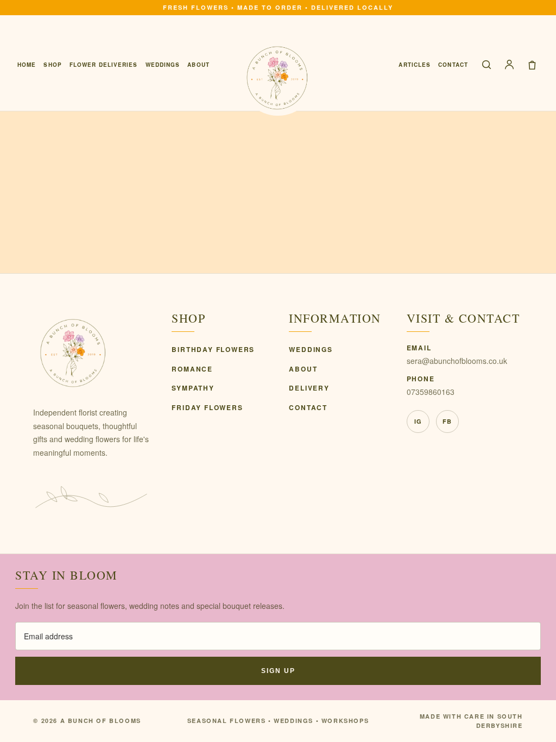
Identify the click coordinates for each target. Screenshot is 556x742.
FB (447, 421)
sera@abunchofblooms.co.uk (457, 360)
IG (418, 421)
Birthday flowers (213, 349)
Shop (52, 64)
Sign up (278, 671)
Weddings (163, 64)
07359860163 (430, 391)
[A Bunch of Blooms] (278, 78)
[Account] (509, 64)
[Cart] (532, 64)
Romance (192, 369)
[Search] (486, 64)
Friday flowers (207, 407)
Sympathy (193, 388)
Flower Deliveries (104, 64)
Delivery (309, 388)
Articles (415, 64)
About (198, 64)
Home (26, 64)
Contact (453, 64)
